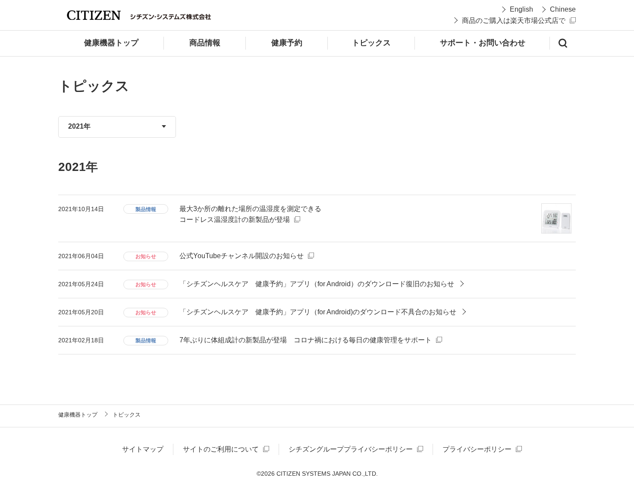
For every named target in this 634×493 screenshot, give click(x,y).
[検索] (563, 43)
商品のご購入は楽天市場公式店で (513, 20)
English (521, 9)
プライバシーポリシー (477, 449)
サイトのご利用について (221, 449)
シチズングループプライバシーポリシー (351, 449)
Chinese (563, 9)
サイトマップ (142, 449)
